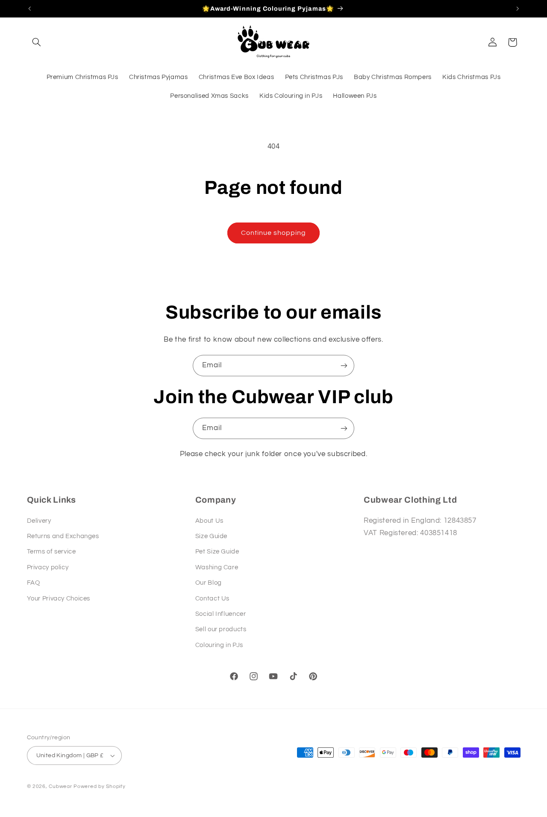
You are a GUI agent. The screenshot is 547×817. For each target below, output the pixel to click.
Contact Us (212, 598)
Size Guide (211, 536)
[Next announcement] (517, 8)
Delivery (39, 521)
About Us (209, 521)
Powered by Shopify (99, 786)
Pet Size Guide (217, 551)
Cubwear (61, 786)
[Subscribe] (344, 365)
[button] (37, 42)
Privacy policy (48, 567)
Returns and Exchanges (63, 536)
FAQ (33, 583)
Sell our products (221, 629)
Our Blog (208, 583)
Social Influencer (220, 614)
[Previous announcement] (29, 8)
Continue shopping (273, 232)
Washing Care (216, 567)
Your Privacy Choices (59, 598)
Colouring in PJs (219, 645)
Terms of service (51, 551)
